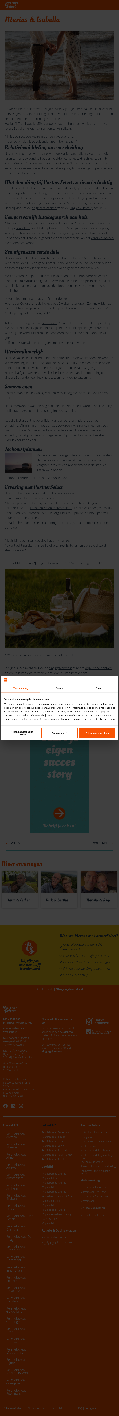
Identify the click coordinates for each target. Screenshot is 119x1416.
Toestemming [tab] (20, 688)
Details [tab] (59, 688)
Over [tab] (98, 688)
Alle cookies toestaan (97, 733)
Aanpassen (58, 733)
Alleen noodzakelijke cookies (22, 733)
